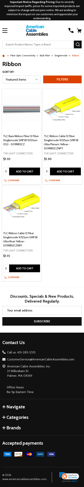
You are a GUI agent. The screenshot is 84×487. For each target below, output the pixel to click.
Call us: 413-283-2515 (21, 352)
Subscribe (42, 321)
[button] (69, 477)
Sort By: (8, 72)
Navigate (15, 407)
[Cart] (79, 30)
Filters (62, 79)
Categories (17, 417)
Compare (13, 180)
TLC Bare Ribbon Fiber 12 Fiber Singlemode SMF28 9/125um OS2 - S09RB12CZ (21, 140)
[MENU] (4, 30)
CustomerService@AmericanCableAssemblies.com (40, 359)
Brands (13, 427)
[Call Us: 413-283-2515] (71, 30)
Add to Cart (24, 171)
